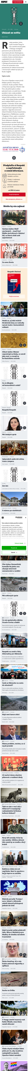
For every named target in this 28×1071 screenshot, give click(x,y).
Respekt (4, 388)
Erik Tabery (4, 692)
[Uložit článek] (21, 23)
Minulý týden (5, 456)
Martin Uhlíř (5, 722)
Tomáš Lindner (5, 661)
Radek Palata (5, 37)
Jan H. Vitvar (5, 240)
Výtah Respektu (12, 1046)
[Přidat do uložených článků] (24, 222)
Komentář (6, 618)
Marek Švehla (5, 753)
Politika (4, 318)
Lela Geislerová (5, 488)
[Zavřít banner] (25, 517)
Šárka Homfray (5, 968)
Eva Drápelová (5, 513)
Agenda (4, 432)
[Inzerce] (14, 149)
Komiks (4, 483)
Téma (3, 649)
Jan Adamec (5, 939)
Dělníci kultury (12, 804)
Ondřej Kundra (5, 847)
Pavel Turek (4, 573)
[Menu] (26, 2)
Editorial (6, 680)
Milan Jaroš (4, 997)
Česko (3, 835)
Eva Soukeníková (6, 330)
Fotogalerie (4, 988)
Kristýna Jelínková (6, 876)
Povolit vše (14, 548)
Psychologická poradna (7, 772)
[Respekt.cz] (4, 2)
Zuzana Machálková (7, 1058)
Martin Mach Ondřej (14, 488)
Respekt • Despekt (6, 407)
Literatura (4, 260)
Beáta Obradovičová (7, 784)
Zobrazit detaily (19, 543)
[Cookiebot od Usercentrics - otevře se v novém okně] (16, 518)
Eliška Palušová (5, 361)
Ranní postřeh (7, 959)
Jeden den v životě (6, 508)
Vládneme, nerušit (13, 866)
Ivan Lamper (5, 464)
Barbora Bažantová (6, 265)
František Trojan (14, 876)
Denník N (14, 784)
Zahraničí (4, 29)
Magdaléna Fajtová (6, 908)
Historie (4, 928)
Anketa (4, 380)
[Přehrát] (20, 222)
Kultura (4, 226)
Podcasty (6, 804)
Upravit (13, 552)
